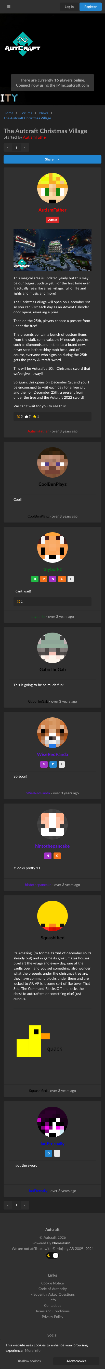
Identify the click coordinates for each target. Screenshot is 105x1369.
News (43, 113)
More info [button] (33, 1350)
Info (52, 1300)
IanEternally (53, 1143)
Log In (69, 7)
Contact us (52, 1305)
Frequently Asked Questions (53, 1294)
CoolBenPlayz (52, 484)
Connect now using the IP (52, 85)
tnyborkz (52, 569)
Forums (26, 113)
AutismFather (35, 137)
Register (90, 7)
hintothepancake (52, 846)
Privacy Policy (52, 1316)
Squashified (52, 937)
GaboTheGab (53, 669)
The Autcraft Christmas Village (27, 118)
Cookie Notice (52, 1283)
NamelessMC (62, 1243)
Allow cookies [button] (76, 1361)
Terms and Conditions (52, 1311)
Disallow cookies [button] (29, 1361)
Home (8, 113)
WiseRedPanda (52, 754)
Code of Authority (52, 1288)
